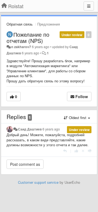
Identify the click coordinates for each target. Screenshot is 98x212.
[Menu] (89, 6)
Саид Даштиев (30, 129)
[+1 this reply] (76, 150)
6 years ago (51, 129)
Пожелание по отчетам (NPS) (28, 37)
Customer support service (38, 182)
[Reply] (65, 150)
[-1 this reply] (89, 150)
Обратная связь (20, 24)
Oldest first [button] (77, 117)
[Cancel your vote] (83, 150)
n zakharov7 (21, 46)
